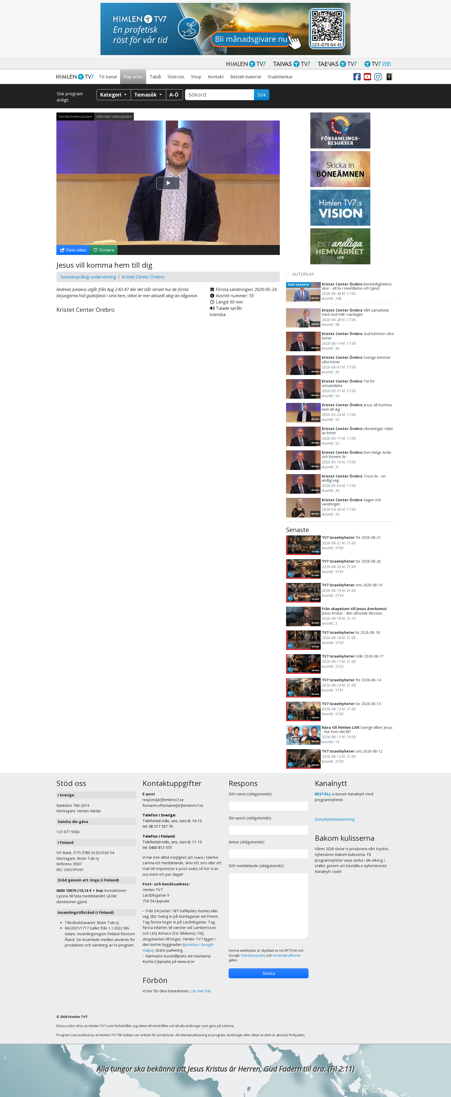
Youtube (368, 77)
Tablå (155, 77)
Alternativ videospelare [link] (114, 116)
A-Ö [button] (174, 94)
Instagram (379, 77)
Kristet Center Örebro (143, 277)
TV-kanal (108, 77)
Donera (106, 250)
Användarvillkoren (287, 955)
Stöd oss (176, 77)
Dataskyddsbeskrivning (335, 819)
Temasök (146, 94)
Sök (261, 94)
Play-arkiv (133, 77)
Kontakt (216, 77)
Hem (76, 77)
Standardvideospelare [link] (75, 116)
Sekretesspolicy (253, 955)
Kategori (111, 94)
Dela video (75, 250)
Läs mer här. (200, 990)
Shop (196, 77)
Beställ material (245, 77)
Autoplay (303, 274)
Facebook (358, 77)
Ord (389, 77)
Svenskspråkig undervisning (88, 277)
